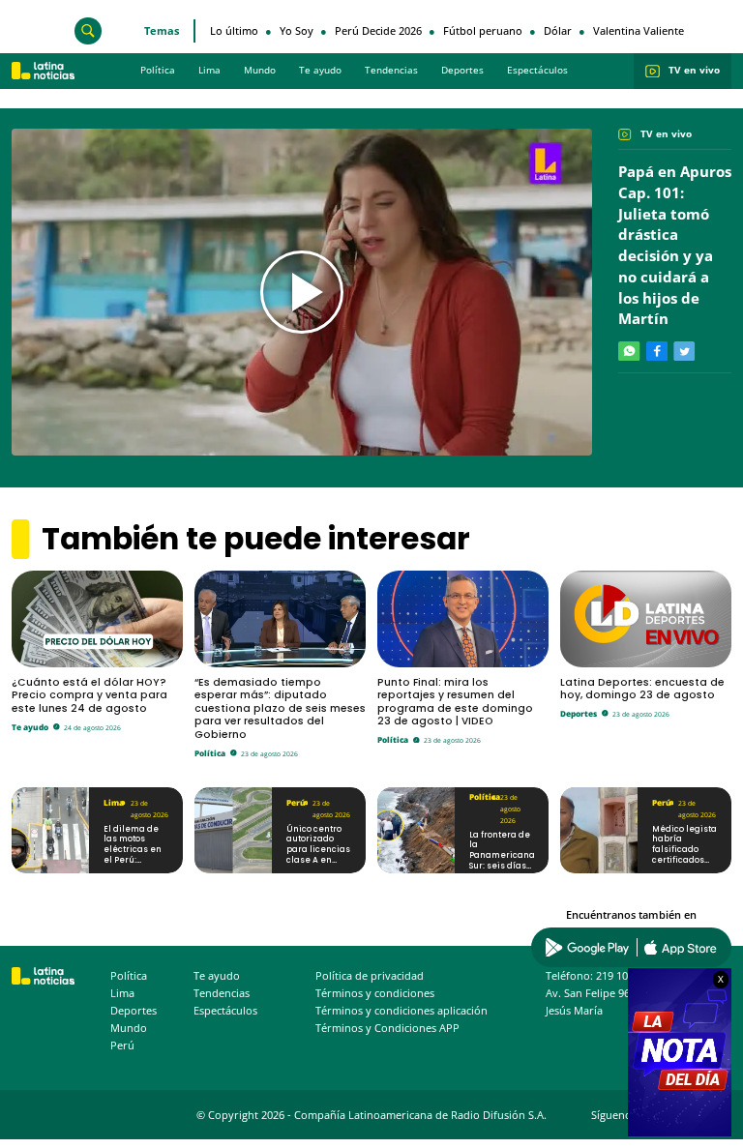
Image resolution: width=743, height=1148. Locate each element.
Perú (293, 803)
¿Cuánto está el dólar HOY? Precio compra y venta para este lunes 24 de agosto (89, 695)
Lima (209, 70)
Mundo (260, 70)
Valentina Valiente (638, 30)
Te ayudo (320, 70)
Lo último (234, 30)
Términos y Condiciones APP (387, 1028)
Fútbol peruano (482, 30)
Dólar (558, 30)
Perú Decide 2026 (378, 30)
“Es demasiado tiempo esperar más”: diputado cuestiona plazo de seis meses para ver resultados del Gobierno (280, 709)
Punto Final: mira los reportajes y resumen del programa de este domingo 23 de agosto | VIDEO (455, 702)
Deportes (462, 70)
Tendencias (391, 70)
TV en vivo (694, 70)
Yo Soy (296, 30)
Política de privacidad (369, 976)
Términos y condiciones (374, 993)
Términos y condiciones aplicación (401, 1010)
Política (157, 70)
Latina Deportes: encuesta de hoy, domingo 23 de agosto (642, 689)
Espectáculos (537, 70)
